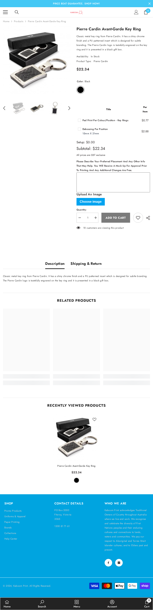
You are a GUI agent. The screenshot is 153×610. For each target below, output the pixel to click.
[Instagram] (119, 562)
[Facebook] (108, 562)
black (76, 480)
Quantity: (81, 210)
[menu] (5, 12)
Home (6, 21)
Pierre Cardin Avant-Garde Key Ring (76, 466)
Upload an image (89, 194)
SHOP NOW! (92, 3)
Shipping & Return (86, 263)
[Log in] (136, 12)
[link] (26, 376)
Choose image (91, 201)
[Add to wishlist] (138, 218)
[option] (37, 60)
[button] (4, 108)
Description (55, 263)
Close (149, 3)
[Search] (16, 12)
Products (18, 21)
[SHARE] (146, 218)
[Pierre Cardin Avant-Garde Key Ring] (76, 437)
